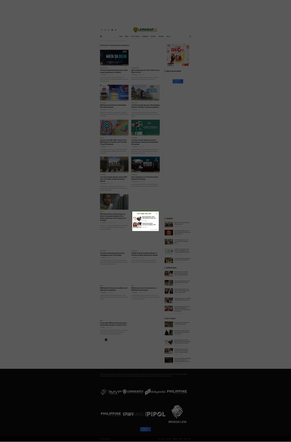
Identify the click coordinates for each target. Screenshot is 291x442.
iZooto (157, 229)
